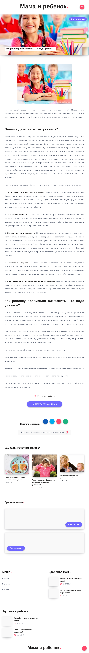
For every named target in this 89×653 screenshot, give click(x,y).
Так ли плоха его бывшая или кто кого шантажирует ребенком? (44, 482)
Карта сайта (7, 584)
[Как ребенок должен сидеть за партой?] (7, 621)
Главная (5, 579)
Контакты (6, 589)
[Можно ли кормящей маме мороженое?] (53, 593)
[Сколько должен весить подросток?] (7, 632)
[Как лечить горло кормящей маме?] (53, 581)
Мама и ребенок (43, 7)
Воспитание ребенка (46, 396)
